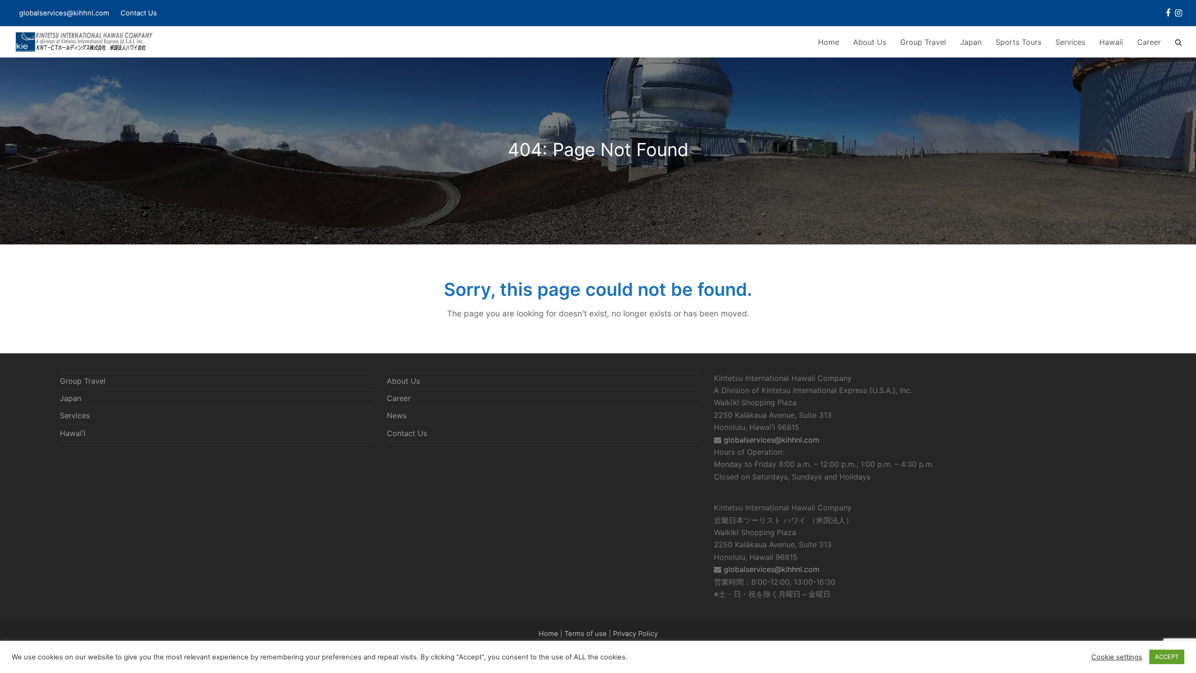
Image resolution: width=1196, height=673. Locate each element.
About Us (403, 381)
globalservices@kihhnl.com (771, 439)
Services (75, 415)
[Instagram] (1178, 13)
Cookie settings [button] (1116, 657)
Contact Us (139, 13)
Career (399, 398)
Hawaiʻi (72, 433)
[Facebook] (1168, 13)
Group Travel (83, 381)
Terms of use (585, 634)
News (396, 415)
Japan (70, 398)
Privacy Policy (635, 634)
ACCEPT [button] (1167, 656)
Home (548, 634)
